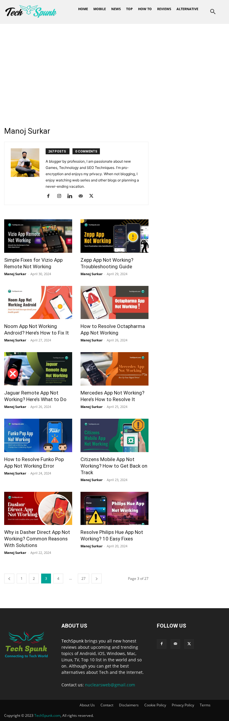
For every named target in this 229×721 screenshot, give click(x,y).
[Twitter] (93, 196)
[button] (213, 12)
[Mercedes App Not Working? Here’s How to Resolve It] (114, 369)
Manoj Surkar (15, 274)
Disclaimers (129, 705)
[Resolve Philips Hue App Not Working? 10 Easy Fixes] (114, 508)
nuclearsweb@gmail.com (110, 685)
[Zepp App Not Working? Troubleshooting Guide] (114, 236)
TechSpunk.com (47, 715)
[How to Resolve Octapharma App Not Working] (114, 302)
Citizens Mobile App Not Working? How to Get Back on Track (114, 465)
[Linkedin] (72, 196)
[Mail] (83, 196)
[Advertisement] (114, 68)
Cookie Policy (155, 705)
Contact (106, 705)
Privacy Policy (183, 705)
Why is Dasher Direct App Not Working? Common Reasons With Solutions (37, 538)
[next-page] (97, 578)
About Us (87, 705)
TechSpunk (72, 641)
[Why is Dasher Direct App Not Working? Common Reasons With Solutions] (38, 508)
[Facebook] (50, 196)
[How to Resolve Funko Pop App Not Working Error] (38, 435)
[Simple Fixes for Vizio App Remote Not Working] (38, 236)
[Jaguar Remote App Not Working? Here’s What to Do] (38, 369)
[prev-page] (9, 578)
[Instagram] (61, 196)
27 (83, 578)
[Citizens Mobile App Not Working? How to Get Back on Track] (114, 435)
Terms (205, 705)
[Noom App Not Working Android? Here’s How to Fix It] (38, 302)
